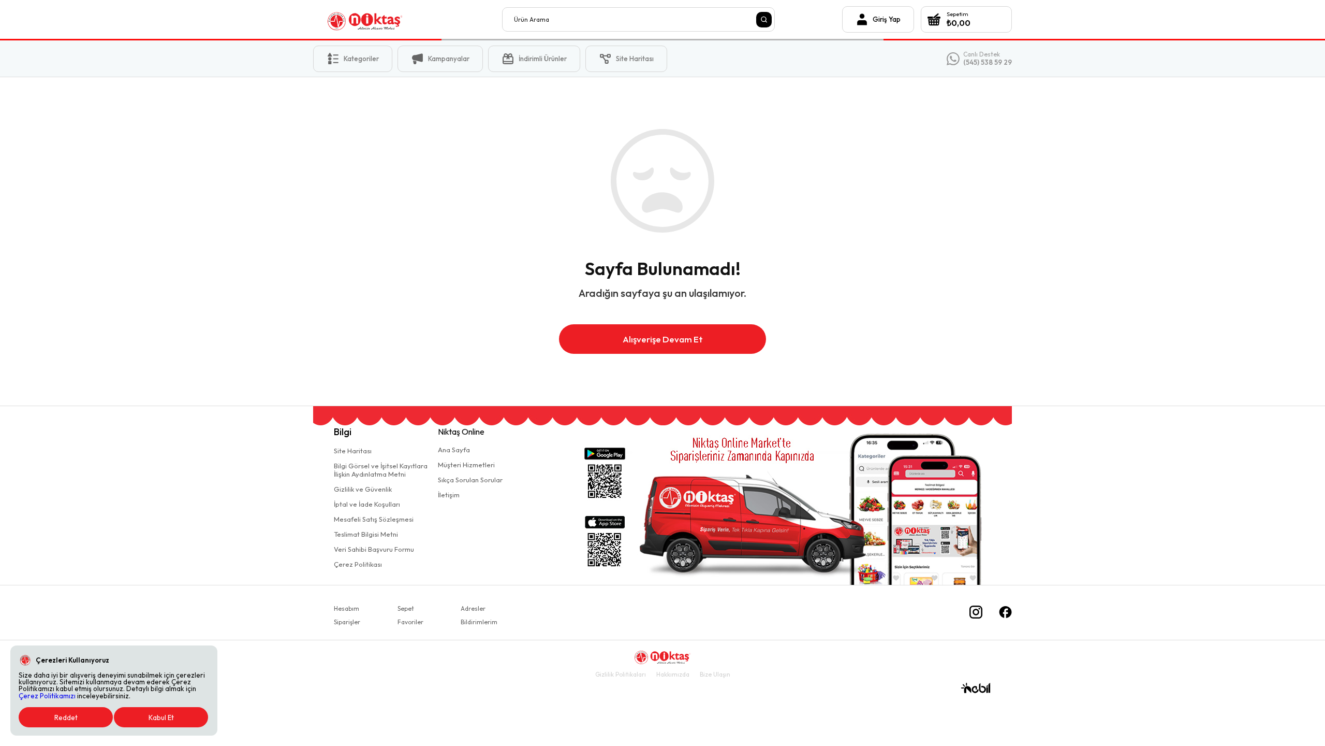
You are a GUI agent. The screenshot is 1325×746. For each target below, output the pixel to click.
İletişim (449, 495)
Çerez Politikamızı (47, 696)
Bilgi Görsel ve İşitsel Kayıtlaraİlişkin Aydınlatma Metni (381, 470)
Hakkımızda (672, 674)
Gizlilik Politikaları (620, 674)
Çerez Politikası (358, 564)
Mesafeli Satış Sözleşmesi (374, 519)
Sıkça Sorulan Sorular (470, 480)
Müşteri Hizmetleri (466, 465)
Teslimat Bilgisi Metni (366, 534)
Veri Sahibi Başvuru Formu (374, 549)
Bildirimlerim (479, 622)
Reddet (66, 717)
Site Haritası (353, 451)
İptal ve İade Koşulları (367, 504)
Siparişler (347, 622)
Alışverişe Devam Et (663, 339)
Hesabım (346, 608)
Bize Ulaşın (715, 674)
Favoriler (410, 622)
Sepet (406, 608)
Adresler (473, 608)
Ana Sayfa (454, 450)
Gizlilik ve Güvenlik (363, 489)
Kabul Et (161, 717)
